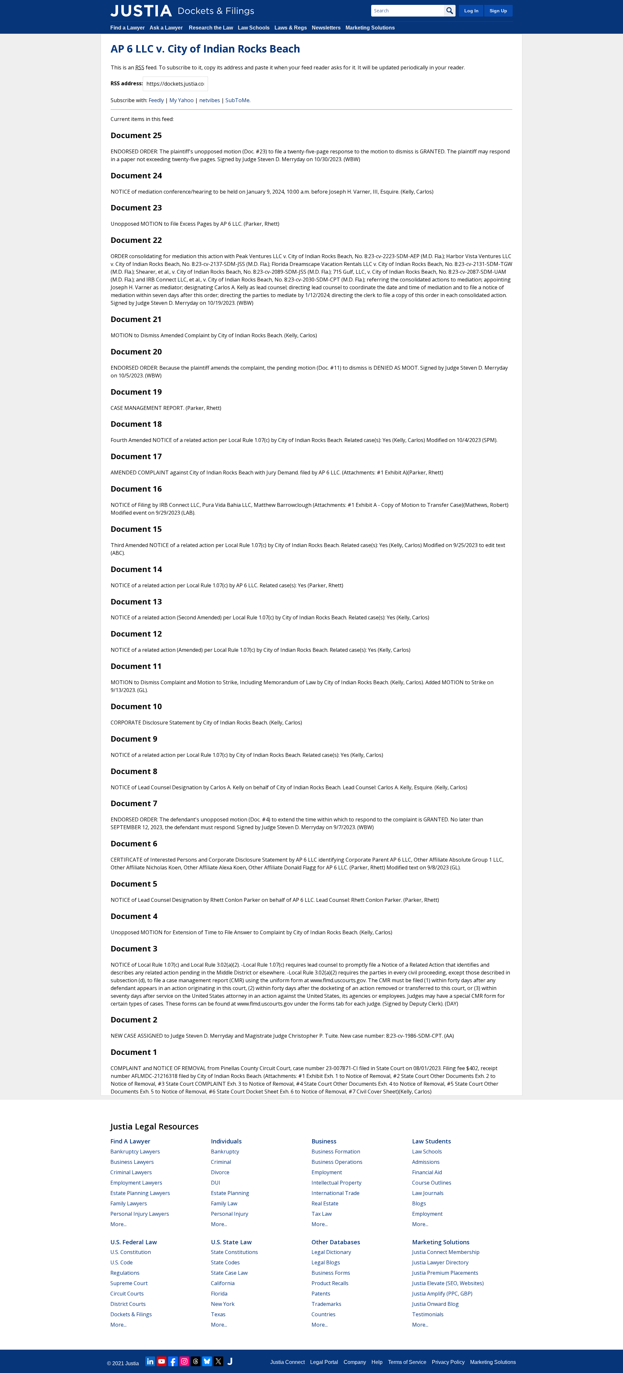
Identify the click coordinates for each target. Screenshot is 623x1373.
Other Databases (336, 1242)
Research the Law (211, 27)
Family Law (224, 1203)
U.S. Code (121, 1262)
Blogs (419, 1203)
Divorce (220, 1172)
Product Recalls (330, 1283)
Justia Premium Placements (445, 1272)
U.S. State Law (231, 1242)
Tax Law (322, 1213)
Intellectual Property (336, 1182)
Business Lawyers (132, 1161)
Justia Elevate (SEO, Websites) (448, 1283)
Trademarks (326, 1303)
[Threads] (196, 1361)
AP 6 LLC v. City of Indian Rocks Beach (205, 48)
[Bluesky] (207, 1361)
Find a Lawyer (127, 27)
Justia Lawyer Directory (440, 1262)
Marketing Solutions (370, 27)
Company (355, 1362)
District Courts (128, 1303)
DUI (215, 1182)
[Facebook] (173, 1361)
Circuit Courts (127, 1293)
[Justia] (141, 11)
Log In (471, 10)
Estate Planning (230, 1193)
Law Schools (254, 27)
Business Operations (337, 1161)
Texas (218, 1314)
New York (223, 1303)
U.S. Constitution (130, 1252)
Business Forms (331, 1272)
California (223, 1283)
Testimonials (428, 1314)
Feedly (156, 100)
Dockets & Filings (131, 1314)
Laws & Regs (291, 27)
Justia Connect (287, 1362)
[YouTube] (161, 1361)
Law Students (431, 1141)
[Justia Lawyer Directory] (230, 1361)
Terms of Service (407, 1362)
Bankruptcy (225, 1151)
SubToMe (238, 100)
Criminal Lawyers (131, 1172)
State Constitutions (234, 1252)
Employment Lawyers (136, 1182)
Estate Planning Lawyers (140, 1193)
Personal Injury (229, 1213)
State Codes (225, 1262)
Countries (324, 1314)
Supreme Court (129, 1283)
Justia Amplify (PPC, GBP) (442, 1293)
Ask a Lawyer (167, 27)
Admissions (426, 1161)
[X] (218, 1361)
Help (377, 1362)
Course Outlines (431, 1182)
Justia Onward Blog (435, 1303)
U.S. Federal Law (133, 1242)
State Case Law (229, 1272)
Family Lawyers (128, 1203)
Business (324, 1141)
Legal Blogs (326, 1262)
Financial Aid (427, 1172)
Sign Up (498, 10)
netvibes (209, 100)
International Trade (336, 1193)
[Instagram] (184, 1361)
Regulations (125, 1272)
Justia (132, 1363)
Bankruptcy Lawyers (135, 1151)
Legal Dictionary (331, 1252)
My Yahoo (181, 100)
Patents (321, 1293)
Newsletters (326, 27)
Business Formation (336, 1151)
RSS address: (127, 83)
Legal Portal (324, 1362)
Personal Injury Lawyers (139, 1213)
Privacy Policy (448, 1362)
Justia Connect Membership (446, 1252)
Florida (219, 1293)
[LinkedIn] (150, 1361)
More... (118, 1224)
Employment (327, 1172)
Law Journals (428, 1193)
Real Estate (325, 1203)
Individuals (226, 1141)
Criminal (221, 1161)
